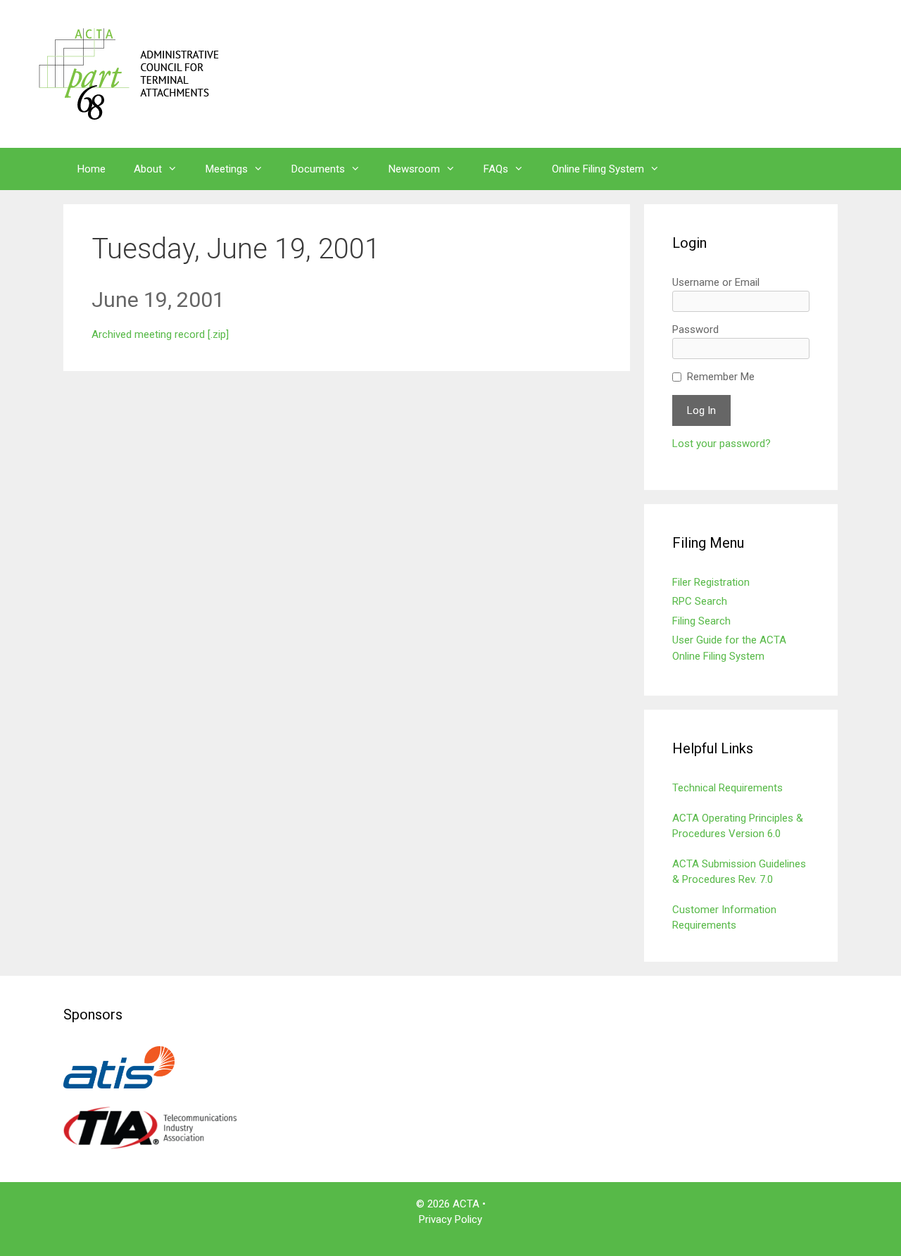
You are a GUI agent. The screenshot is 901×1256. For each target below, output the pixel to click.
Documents (318, 169)
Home (91, 169)
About (148, 169)
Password (695, 329)
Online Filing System (598, 169)
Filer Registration (711, 582)
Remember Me (721, 376)
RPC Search (699, 601)
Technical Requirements (727, 787)
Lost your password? (721, 443)
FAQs (496, 169)
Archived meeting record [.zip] (160, 334)
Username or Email (716, 282)
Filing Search (701, 621)
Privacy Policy (450, 1219)
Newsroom (414, 169)
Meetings (227, 169)
